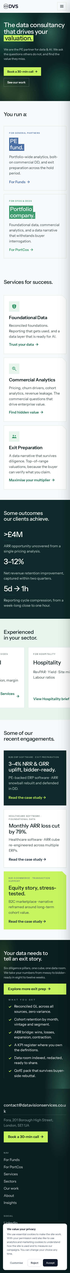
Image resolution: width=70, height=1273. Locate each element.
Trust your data (23, 344)
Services (11, 1174)
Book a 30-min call (22, 71)
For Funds (19, 182)
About (9, 1195)
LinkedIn (11, 1223)
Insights (10, 1203)
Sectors (10, 1181)
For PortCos (21, 250)
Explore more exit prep (29, 989)
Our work (11, 1188)
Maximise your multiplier (32, 480)
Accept (50, 1262)
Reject (34, 1262)
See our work (16, 82)
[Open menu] (61, 6)
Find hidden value (26, 412)
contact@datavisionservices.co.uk (35, 1108)
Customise (16, 1262)
